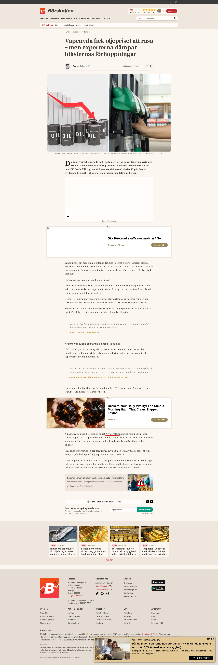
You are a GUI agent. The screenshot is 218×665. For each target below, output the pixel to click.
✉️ (89, 66)
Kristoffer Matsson (103, 589)
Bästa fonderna (73, 623)
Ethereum (154, 619)
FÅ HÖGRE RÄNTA (201, 658)
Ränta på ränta (45, 623)
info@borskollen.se (75, 595)
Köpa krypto (155, 613)
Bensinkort (99, 623)
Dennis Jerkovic (80, 66)
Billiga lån (127, 616)
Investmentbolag (74, 616)
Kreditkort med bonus (103, 619)
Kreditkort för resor (102, 616)
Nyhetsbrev (128, 583)
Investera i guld (157, 623)
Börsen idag (44, 613)
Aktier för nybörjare (46, 616)
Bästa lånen (128, 613)
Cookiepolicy (128, 593)
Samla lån (127, 623)
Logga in (172, 11)
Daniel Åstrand (101, 586)
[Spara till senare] (151, 66)
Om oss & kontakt (130, 586)
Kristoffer (145, 634)
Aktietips (71, 613)
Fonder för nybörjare (47, 619)
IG (135, 308)
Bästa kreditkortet (102, 613)
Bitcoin (153, 616)
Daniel (155, 634)
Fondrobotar (72, 619)
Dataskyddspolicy (147, 513)
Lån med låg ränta (130, 619)
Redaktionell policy (130, 596)
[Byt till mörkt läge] (161, 11)
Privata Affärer (112, 433)
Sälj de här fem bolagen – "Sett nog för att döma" (68, 25)
